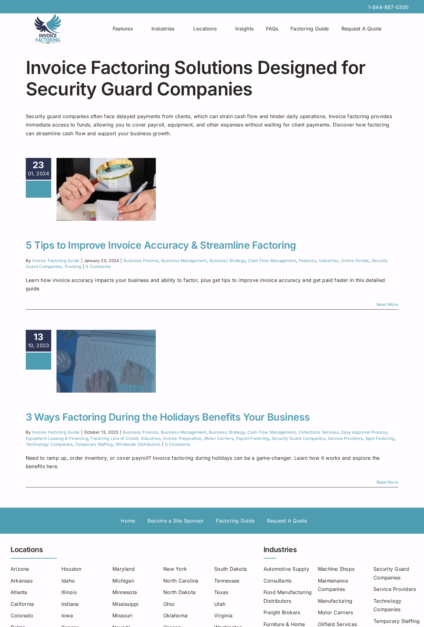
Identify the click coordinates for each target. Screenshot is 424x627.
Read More (387, 304)
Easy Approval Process (364, 432)
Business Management (184, 260)
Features (307, 260)
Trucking (72, 266)
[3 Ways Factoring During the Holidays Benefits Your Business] (106, 361)
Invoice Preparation (182, 438)
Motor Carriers (218, 438)
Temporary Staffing (94, 444)
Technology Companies (49, 444)
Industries (328, 260)
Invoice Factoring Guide (56, 260)
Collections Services (318, 432)
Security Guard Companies (298, 438)
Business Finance (141, 260)
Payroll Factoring (252, 438)
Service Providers (345, 438)
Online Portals (355, 260)
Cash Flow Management (272, 260)
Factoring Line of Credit (114, 438)
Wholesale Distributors (137, 444)
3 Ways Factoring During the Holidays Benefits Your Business (168, 417)
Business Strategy (227, 260)
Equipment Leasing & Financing (57, 438)
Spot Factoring (380, 438)
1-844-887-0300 (388, 7)
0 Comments (98, 266)
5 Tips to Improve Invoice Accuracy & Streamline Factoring (161, 245)
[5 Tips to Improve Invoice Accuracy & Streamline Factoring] (106, 189)
